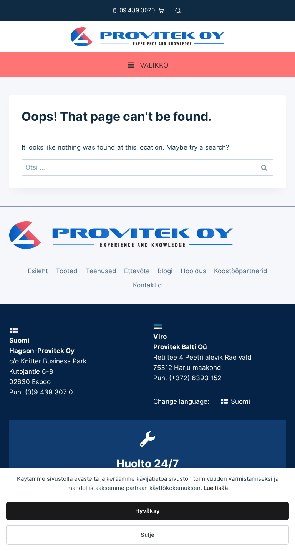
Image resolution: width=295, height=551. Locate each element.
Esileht (38, 271)
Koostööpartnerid (240, 271)
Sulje (147, 534)
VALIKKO (154, 65)
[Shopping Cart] (162, 10)
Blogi (164, 271)
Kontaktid (147, 285)
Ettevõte (137, 271)
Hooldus (193, 271)
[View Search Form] (178, 10)
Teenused (101, 271)
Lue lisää (216, 488)
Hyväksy (147, 511)
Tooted (67, 271)
